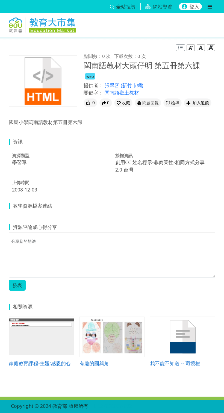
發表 (17, 285)
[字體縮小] (190, 47)
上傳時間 (21, 182)
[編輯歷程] (180, 47)
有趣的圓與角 (94, 363)
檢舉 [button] (175, 103)
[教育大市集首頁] (42, 24)
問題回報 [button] (150, 103)
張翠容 (113, 85)
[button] (123, 102)
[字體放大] (211, 47)
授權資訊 (124, 155)
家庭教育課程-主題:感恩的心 (40, 363)
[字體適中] (200, 47)
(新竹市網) (132, 85)
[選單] (209, 6)
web (90, 76)
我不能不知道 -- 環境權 (175, 363)
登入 (194, 6)
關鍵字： (93, 92)
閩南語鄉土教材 (122, 92)
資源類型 (21, 155)
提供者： (93, 85)
